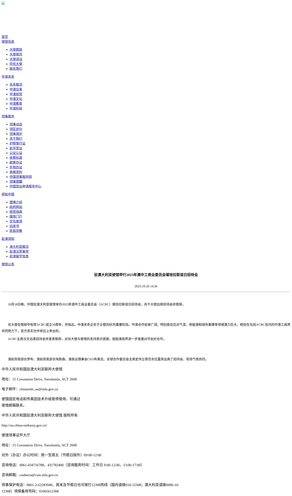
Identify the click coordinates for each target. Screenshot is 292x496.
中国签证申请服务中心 (25, 186)
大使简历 (16, 54)
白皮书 (14, 226)
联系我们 (16, 68)
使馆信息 (8, 41)
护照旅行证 (17, 143)
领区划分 (16, 129)
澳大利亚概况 (19, 246)
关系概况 (16, 84)
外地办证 (16, 167)
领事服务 (8, 116)
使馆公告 (8, 264)
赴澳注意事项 (19, 251)
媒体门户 (16, 216)
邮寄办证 (16, 162)
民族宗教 (16, 230)
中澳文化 (16, 99)
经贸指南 (16, 211)
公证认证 (16, 153)
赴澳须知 (8, 238)
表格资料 (16, 172)
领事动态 (16, 124)
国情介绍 (16, 202)
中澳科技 (16, 108)
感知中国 (8, 194)
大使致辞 (16, 49)
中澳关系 (8, 76)
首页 (5, 37)
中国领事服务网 (21, 176)
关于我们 (16, 138)
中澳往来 (16, 89)
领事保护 (16, 134)
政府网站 (16, 207)
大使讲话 (16, 59)
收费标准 (16, 157)
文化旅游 (16, 221)
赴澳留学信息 (19, 256)
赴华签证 (16, 148)
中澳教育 (16, 103)
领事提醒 (16, 181)
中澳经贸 (16, 94)
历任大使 (16, 64)
